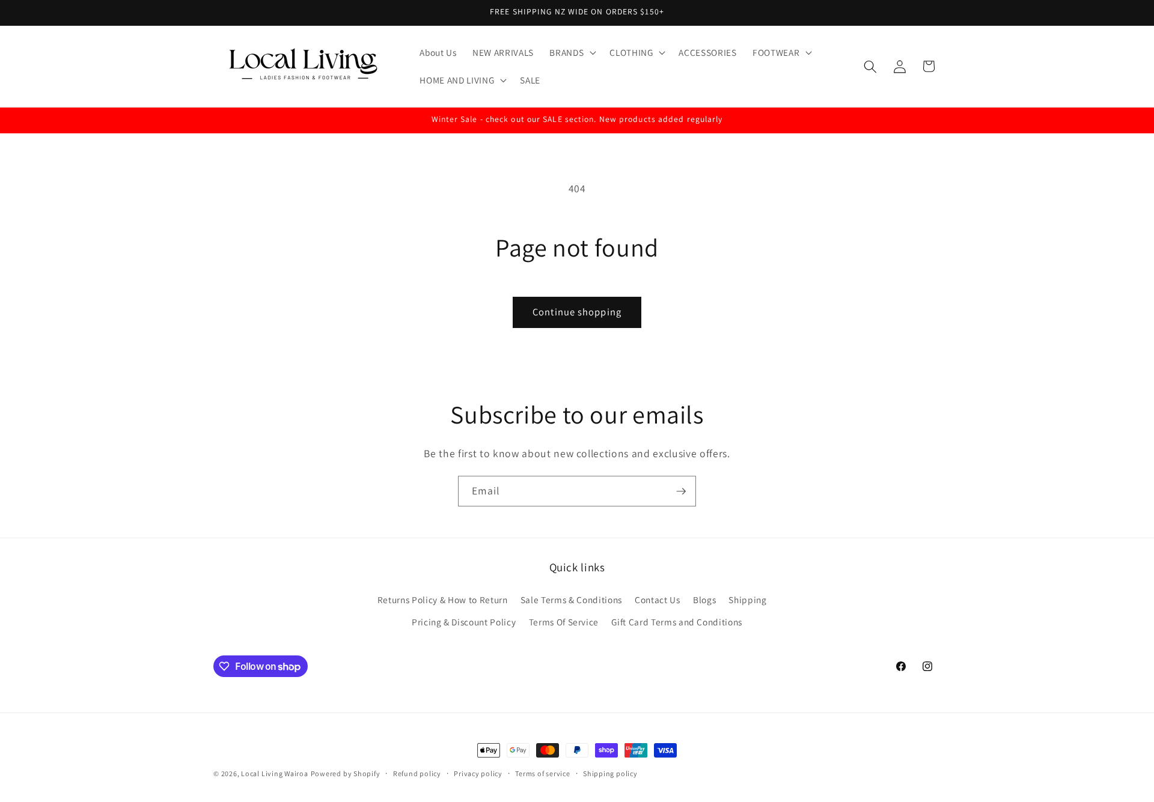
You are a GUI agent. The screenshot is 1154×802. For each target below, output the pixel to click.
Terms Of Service (564, 622)
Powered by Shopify (345, 773)
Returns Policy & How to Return (442, 600)
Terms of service (542, 773)
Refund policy (417, 773)
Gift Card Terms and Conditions (676, 622)
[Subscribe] (681, 491)
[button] (572, 53)
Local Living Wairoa (274, 773)
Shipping (747, 600)
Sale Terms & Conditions (571, 600)
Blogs (704, 600)
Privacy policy (478, 773)
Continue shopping (577, 311)
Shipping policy (610, 773)
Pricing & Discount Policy (464, 622)
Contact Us (657, 600)
